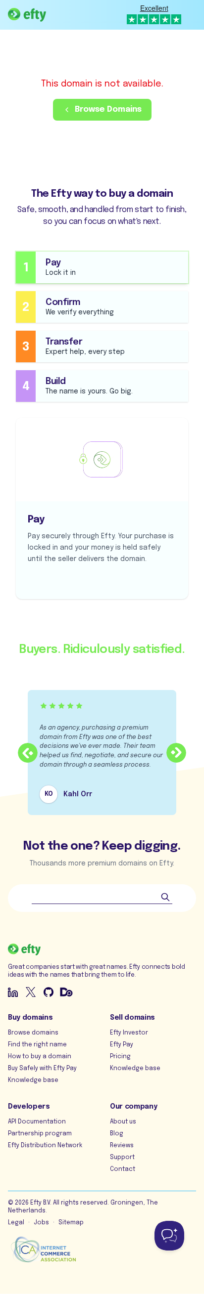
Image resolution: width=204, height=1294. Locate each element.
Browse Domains (108, 109)
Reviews (122, 1146)
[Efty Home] (27, 15)
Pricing (120, 1057)
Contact (122, 1169)
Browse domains (33, 1033)
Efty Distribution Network (45, 1146)
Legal (16, 1223)
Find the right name (37, 1045)
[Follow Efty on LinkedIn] (13, 992)
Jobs (41, 1223)
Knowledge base (33, 1080)
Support (122, 1158)
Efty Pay (121, 1045)
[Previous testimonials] (28, 753)
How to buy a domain (39, 1057)
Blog (116, 1134)
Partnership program (40, 1134)
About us (123, 1122)
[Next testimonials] (176, 753)
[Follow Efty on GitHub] (48, 992)
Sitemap (71, 1223)
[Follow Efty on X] (31, 992)
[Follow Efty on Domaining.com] (66, 992)
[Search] (165, 897)
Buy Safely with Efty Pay (42, 1069)
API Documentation (37, 1122)
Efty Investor (129, 1033)
